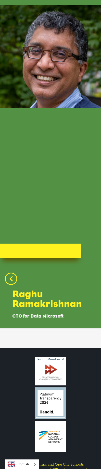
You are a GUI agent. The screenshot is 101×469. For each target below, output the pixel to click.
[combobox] (22, 464)
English (23, 464)
